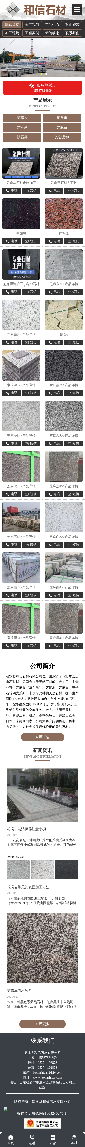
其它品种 (62, 137)
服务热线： (45, 87)
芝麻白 (62, 127)
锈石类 (22, 137)
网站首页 (12, 25)
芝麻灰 (22, 118)
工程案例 (32, 33)
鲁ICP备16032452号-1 (49, 1113)
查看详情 (42, 737)
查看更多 (42, 1024)
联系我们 (72, 33)
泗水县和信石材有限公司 (51, 1102)
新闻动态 (52, 33)
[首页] (10, 1137)
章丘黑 (62, 118)
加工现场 (12, 33)
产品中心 (52, 25)
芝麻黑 (22, 127)
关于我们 (32, 25)
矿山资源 (72, 25)
